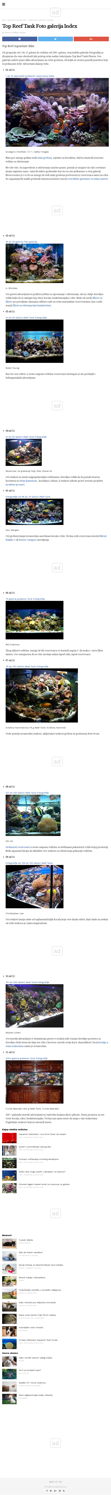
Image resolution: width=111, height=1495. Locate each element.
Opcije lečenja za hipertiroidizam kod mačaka (41, 1265)
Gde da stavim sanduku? (31, 1252)
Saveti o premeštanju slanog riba (35, 1147)
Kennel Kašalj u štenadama (32, 1277)
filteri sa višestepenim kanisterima (32, 305)
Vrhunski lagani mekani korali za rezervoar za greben (44, 1184)
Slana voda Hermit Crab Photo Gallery (37, 1315)
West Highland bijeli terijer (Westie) (36, 1395)
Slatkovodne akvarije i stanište (40, 20)
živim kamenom (28, 480)
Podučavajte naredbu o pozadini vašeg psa (40, 1290)
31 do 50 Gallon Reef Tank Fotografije (26, 317)
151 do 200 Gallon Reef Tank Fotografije (27, 982)
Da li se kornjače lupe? (30, 1370)
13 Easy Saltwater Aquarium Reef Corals (38, 1340)
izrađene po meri (15, 484)
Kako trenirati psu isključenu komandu (37, 1302)
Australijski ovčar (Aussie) (31, 1327)
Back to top (55, 1482)
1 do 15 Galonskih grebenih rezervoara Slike (30, 76)
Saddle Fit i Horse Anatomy (32, 1383)
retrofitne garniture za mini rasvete (88, 179)
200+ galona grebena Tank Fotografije (27, 1058)
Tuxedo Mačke (26, 1240)
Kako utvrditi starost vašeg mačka (35, 1358)
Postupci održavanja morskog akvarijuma (38, 1159)
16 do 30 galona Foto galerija (21, 241)
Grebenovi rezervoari (18, 847)
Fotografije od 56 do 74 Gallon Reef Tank (28, 496)
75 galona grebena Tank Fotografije (25, 599)
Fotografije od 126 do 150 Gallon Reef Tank (29, 863)
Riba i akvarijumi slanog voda (14, 20)
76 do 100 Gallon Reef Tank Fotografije (27, 666)
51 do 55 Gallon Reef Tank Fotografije (26, 436)
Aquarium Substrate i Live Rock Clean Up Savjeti (42, 1134)
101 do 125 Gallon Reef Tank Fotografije (27, 792)
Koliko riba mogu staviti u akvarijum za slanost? (42, 1172)
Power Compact (27, 540)
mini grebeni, (44, 157)
